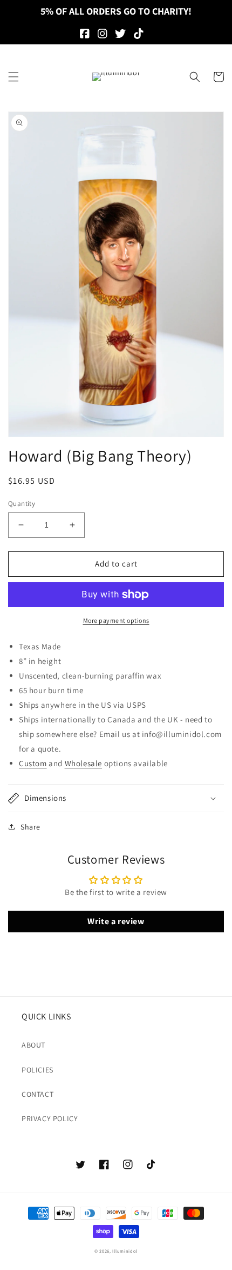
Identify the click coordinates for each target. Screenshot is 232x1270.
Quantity (21, 503)
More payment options (116, 620)
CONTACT (37, 1094)
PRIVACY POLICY (50, 1118)
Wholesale (83, 763)
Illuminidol (125, 1251)
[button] (13, 77)
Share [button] (30, 827)
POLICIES (37, 1070)
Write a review (115, 921)
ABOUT (33, 1045)
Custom (33, 763)
